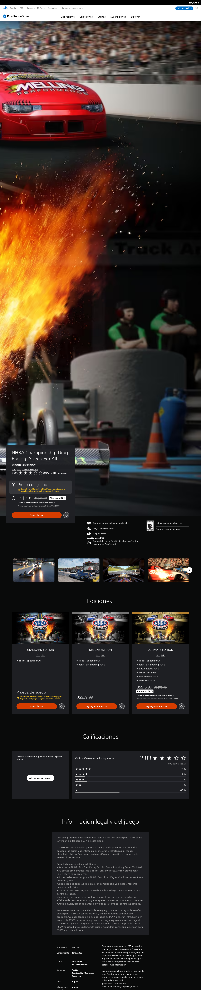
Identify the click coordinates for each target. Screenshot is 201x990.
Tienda (13, 8)
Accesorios (52, 8)
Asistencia (77, 8)
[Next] (189, 570)
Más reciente (67, 16)
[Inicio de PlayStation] (5, 8)
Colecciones (86, 16)
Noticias (64, 8)
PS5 (21, 8)
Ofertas (102, 16)
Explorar (135, 16)
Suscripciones (118, 16)
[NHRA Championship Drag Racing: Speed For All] (34, 570)
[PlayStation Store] (16, 16)
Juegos (30, 8)
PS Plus (40, 8)
